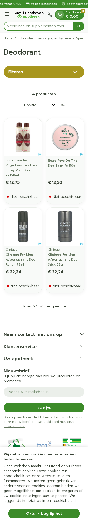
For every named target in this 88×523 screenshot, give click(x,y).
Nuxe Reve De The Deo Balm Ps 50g (62, 163)
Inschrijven (44, 407)
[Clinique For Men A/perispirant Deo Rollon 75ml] (23, 227)
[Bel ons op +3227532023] (50, 14)
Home (8, 38)
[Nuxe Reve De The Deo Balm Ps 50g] (65, 137)
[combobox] (38, 26)
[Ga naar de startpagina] (29, 15)
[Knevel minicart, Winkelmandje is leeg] (60, 15)
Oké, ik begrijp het (44, 513)
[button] (44, 72)
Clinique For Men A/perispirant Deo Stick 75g (62, 259)
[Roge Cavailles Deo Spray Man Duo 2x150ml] (23, 137)
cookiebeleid (65, 500)
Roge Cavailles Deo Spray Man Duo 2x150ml (21, 170)
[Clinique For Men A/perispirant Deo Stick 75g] (65, 227)
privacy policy (14, 426)
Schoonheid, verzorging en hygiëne (44, 38)
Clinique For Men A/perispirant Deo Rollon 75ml (20, 259)
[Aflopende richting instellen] (63, 105)
